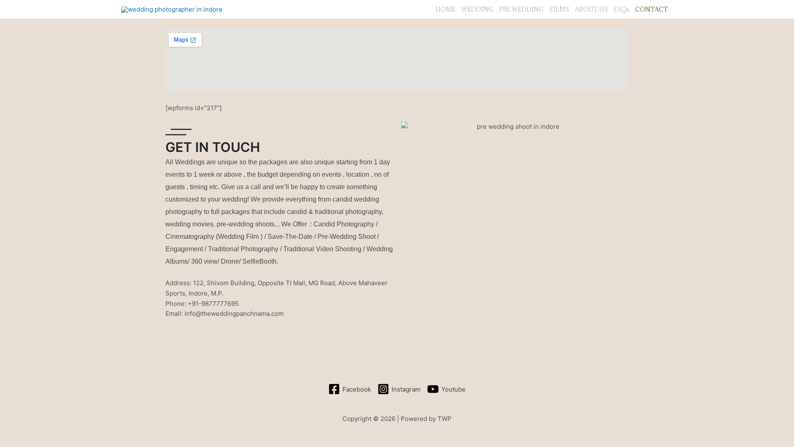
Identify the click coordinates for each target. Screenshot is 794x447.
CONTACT (651, 9)
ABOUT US (591, 9)
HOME (445, 9)
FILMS (559, 9)
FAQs (621, 9)
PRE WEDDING (521, 9)
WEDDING (477, 9)
